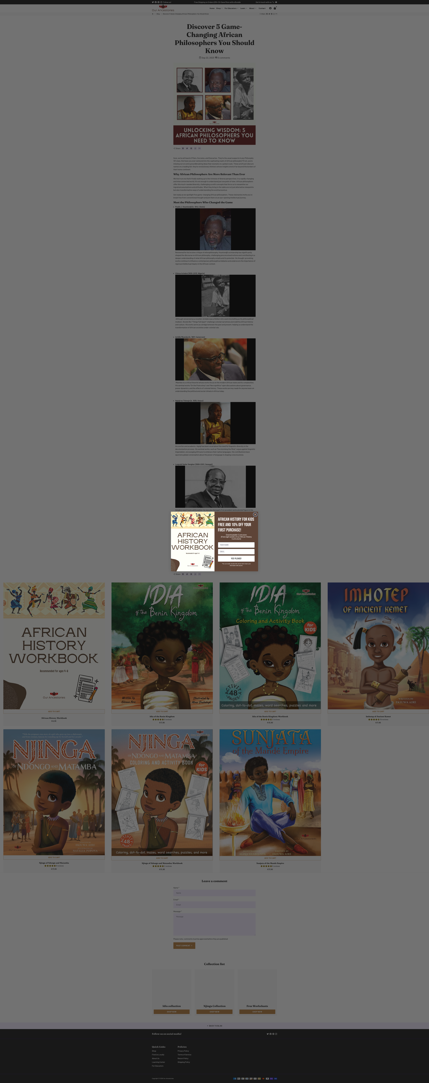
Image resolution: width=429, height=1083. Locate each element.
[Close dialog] (255, 514)
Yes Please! (236, 558)
